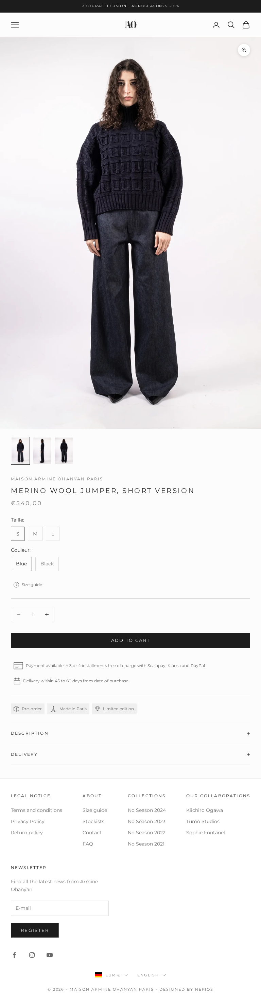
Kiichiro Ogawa (204, 810)
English (148, 975)
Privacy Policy (28, 821)
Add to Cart (130, 640)
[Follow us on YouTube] (49, 955)
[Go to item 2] (42, 451)
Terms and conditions (36, 810)
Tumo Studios (203, 821)
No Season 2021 (146, 844)
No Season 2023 (147, 821)
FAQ (88, 844)
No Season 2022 (147, 833)
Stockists (93, 821)
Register (35, 930)
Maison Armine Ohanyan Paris (57, 478)
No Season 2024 (147, 810)
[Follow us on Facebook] (14, 955)
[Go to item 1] (20, 451)
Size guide (32, 584)
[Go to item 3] (63, 451)
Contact (92, 833)
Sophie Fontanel (205, 833)
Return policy (27, 833)
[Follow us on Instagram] (32, 955)
